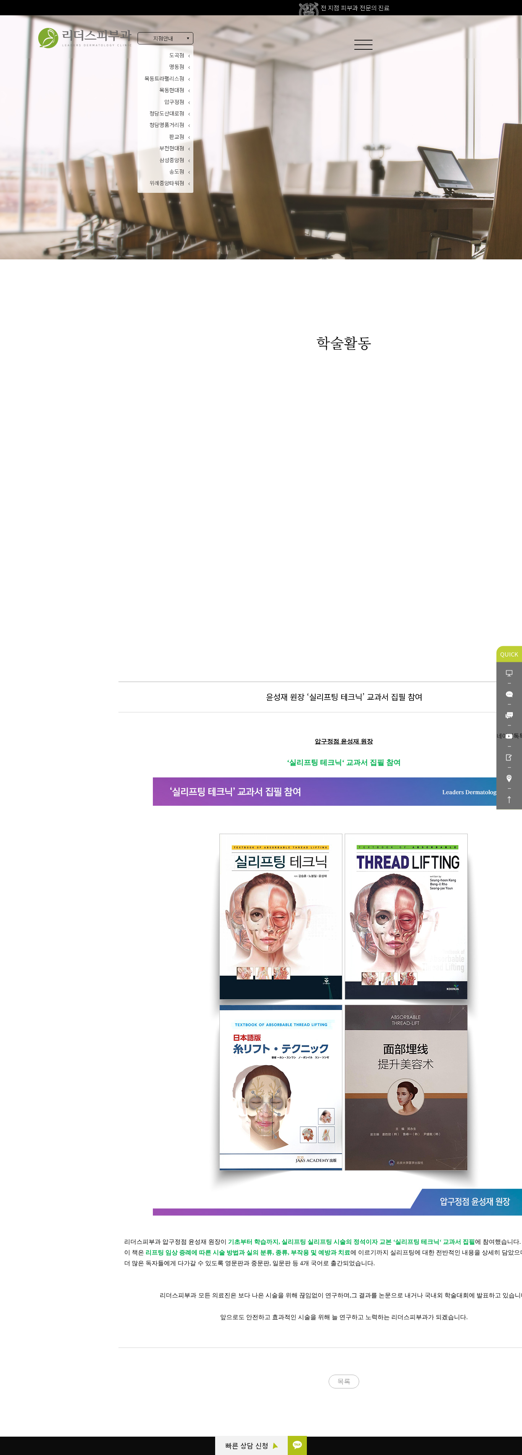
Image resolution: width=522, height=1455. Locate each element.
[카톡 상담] (297, 1445)
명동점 (176, 66)
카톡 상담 (47, 1375)
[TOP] (509, 798)
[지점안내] (509, 777)
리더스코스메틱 (54, 1417)
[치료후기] (509, 756)
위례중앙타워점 (166, 183)
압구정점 (174, 102)
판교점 (176, 136)
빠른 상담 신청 (247, 1445)
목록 (343, 1381)
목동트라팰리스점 (164, 78)
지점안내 (163, 38)
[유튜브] (509, 735)
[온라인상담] (509, 672)
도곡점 (176, 55)
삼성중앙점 (171, 160)
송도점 (176, 171)
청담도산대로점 (166, 113)
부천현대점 (171, 148)
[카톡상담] (509, 693)
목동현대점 (171, 90)
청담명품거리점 (166, 125)
